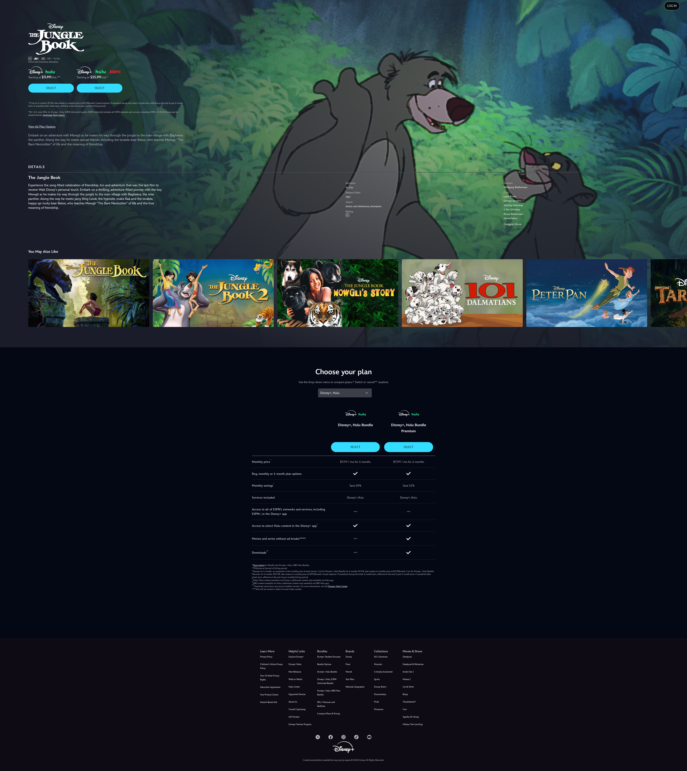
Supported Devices (297, 694)
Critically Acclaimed (383, 672)
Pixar (348, 664)
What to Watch (295, 679)
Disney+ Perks (295, 664)
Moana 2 (407, 679)
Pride (376, 702)
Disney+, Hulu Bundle (327, 672)
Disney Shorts (380, 687)
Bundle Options (324, 664)
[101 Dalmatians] (462, 293)
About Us (293, 702)
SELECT (51, 88)
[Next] (680, 293)
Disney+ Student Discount (328, 657)
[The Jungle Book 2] (213, 293)
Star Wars (350, 679)
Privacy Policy (266, 657)
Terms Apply (259, 565)
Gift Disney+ (294, 717)
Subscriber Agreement (270, 687)
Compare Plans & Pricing (328, 713)
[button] (301, 651)
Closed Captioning (297, 709)
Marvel (349, 672)
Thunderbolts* (409, 702)
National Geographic (355, 687)
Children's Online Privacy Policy (271, 666)
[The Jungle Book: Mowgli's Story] (337, 293)
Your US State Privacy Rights (269, 677)
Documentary (380, 694)
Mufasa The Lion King (413, 724)
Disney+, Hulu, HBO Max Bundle (328, 692)
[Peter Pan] (586, 293)
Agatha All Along (411, 717)
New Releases (295, 672)
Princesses (378, 709)
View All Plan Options (41, 126)
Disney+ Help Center (337, 586)
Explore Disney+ (296, 657)
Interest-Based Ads (268, 702)
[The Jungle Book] (88, 293)
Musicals (378, 664)
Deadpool (407, 657)
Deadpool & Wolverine (413, 664)
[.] (318, 737)
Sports (377, 679)
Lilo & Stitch (408, 687)
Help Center (294, 687)
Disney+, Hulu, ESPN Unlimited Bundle (326, 681)
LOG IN (672, 6)
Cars (405, 709)
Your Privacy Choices (269, 694)
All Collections (381, 657)
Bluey (405, 694)
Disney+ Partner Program (300, 724)
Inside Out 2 (408, 672)
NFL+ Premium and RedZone (326, 704)
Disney (349, 657)
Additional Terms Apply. (54, 115)
